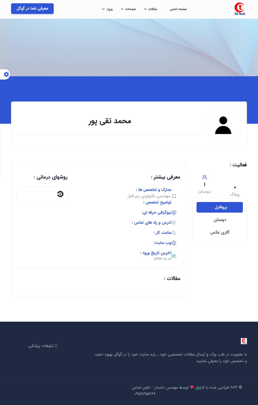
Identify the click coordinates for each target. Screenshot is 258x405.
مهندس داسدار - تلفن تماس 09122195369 (155, 390)
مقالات (152, 9)
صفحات (130, 9)
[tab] (220, 207)
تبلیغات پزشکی (41, 346)
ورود (109, 9)
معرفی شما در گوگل (32, 8)
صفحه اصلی (178, 9)
